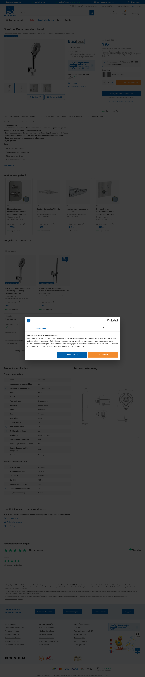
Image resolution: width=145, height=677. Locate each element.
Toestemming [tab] (41, 328)
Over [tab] (104, 328)
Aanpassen (71, 355)
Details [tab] (72, 328)
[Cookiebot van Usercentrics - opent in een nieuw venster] (108, 320)
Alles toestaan (103, 355)
